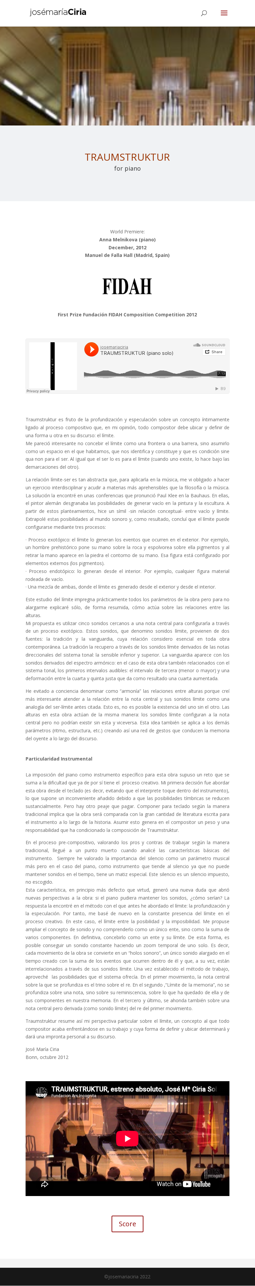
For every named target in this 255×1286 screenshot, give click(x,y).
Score (127, 1223)
